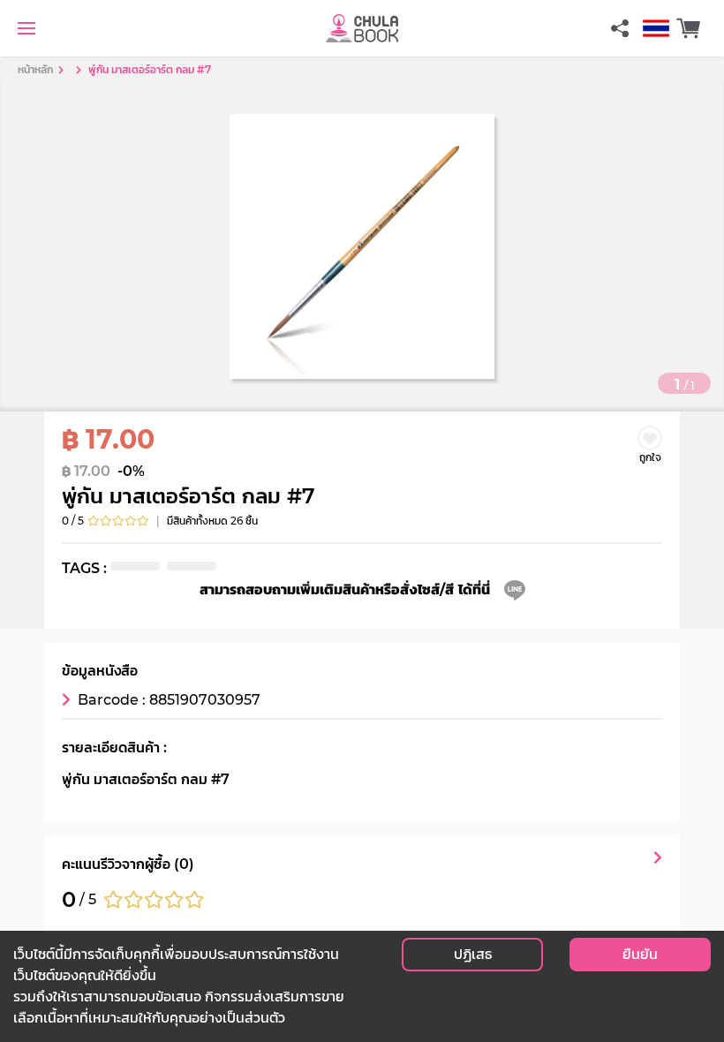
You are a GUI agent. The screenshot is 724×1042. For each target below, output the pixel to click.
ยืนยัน (640, 954)
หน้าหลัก (35, 69)
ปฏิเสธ (473, 954)
